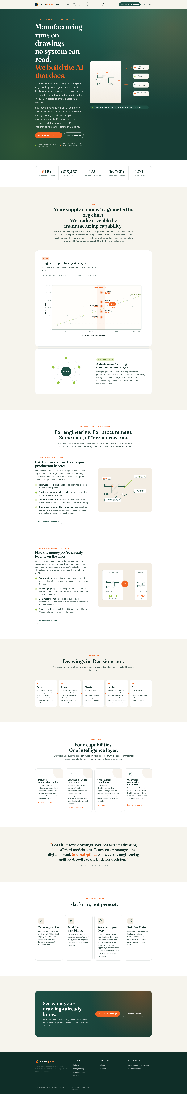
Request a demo (134, 1069)
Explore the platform (132, 1014)
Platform (66, 4)
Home (58, 4)
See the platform (74, 135)
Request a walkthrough (130, 4)
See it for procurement (48, 621)
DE (145, 4)
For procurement (75, 808)
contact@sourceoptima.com (138, 1065)
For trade (102, 805)
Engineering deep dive (48, 521)
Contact (103, 1069)
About (114, 4)
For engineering (45, 802)
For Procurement (92, 4)
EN (150, 4)
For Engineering (77, 4)
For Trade (104, 4)
